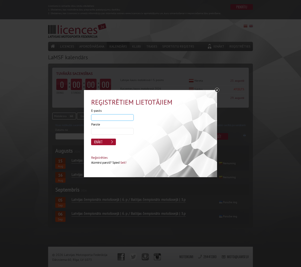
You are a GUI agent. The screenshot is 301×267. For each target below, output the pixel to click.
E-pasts (96, 110)
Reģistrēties (99, 157)
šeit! (123, 162)
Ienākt (98, 141)
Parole (95, 124)
